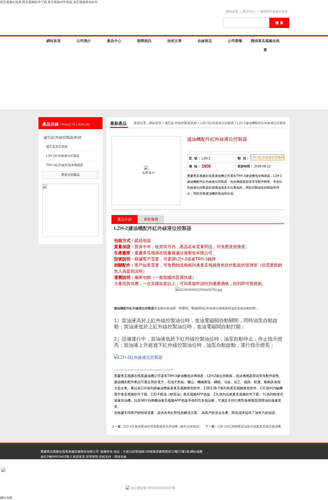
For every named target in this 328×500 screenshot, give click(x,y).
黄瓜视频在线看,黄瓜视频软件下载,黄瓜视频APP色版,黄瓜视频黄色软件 (49, 2)
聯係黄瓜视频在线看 (274, 11)
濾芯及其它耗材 (57, 146)
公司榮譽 (235, 41)
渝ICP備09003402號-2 (56, 456)
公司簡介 (84, 41)
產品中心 (249, 11)
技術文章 (174, 41)
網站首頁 (232, 11)
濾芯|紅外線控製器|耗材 (62, 137)
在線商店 (205, 41)
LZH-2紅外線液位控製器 (62, 156)
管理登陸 (92, 456)
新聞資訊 (144, 41)
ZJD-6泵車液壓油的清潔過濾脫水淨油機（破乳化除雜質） (162, 426)
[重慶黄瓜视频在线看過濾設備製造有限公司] (128, 19)
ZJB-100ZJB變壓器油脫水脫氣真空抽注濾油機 (249, 426)
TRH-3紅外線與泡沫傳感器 (64, 165)
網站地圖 (196, 451)
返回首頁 (79, 456)
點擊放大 (148, 173)
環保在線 (120, 456)
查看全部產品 (70, 175)
